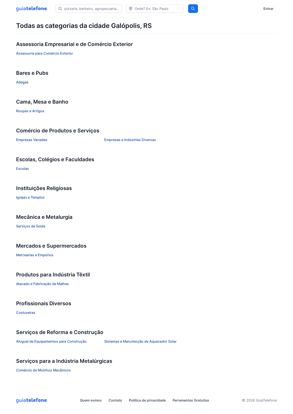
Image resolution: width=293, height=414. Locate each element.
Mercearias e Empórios (34, 255)
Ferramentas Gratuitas (191, 400)
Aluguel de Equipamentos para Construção (51, 341)
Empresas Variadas (31, 140)
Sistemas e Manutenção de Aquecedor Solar (140, 341)
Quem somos (91, 400)
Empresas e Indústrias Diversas (130, 140)
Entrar (268, 8)
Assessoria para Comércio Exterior (44, 53)
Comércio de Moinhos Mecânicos (43, 370)
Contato (115, 400)
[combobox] (155, 8)
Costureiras (25, 312)
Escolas (22, 168)
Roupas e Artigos (30, 111)
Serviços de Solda (30, 226)
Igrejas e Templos (30, 197)
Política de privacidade (147, 400)
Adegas (22, 82)
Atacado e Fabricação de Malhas (42, 284)
